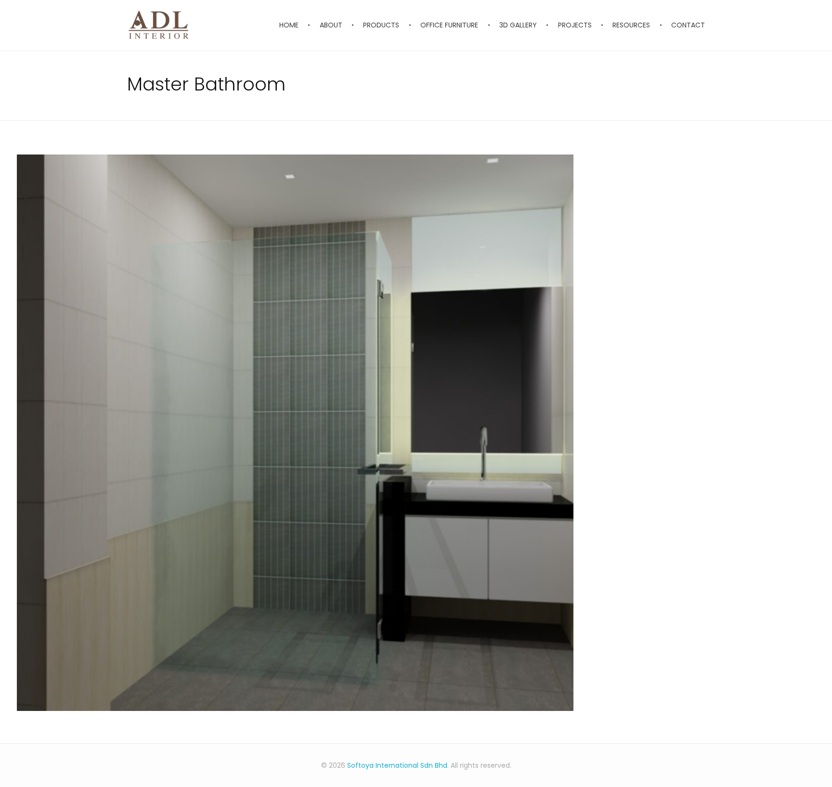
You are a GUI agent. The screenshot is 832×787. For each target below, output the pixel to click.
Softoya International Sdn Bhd (397, 765)
